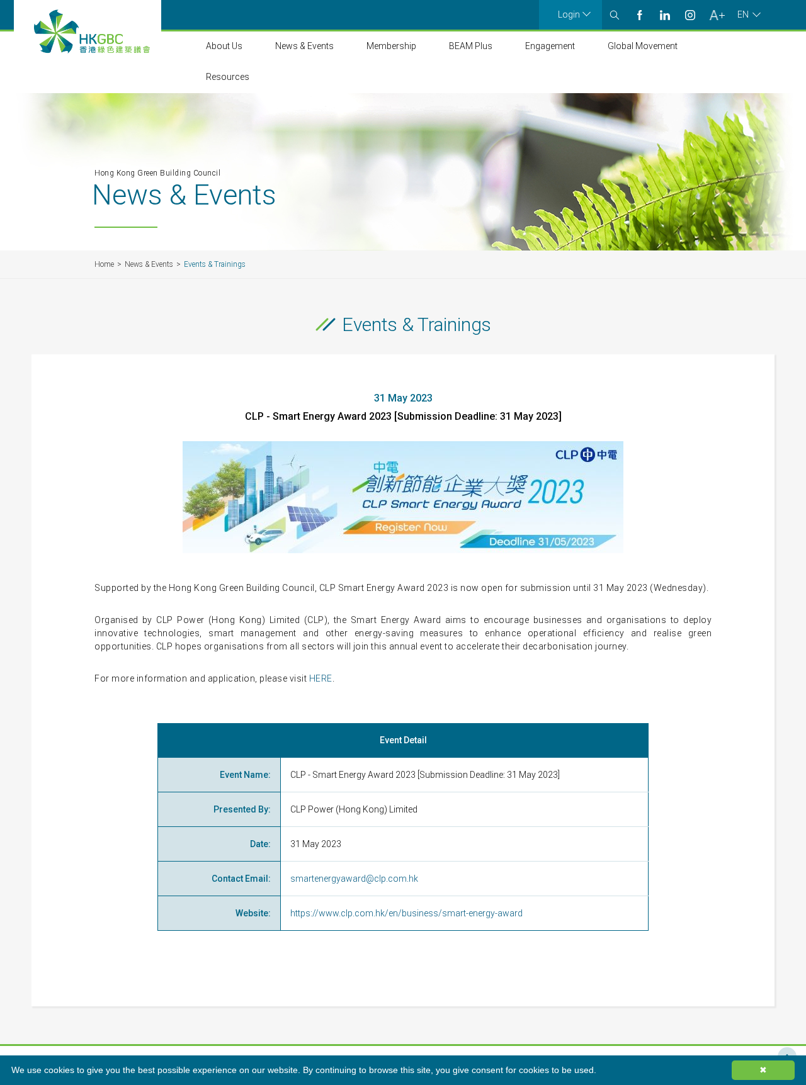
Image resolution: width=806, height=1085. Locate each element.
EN (743, 14)
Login (569, 14)
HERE (320, 678)
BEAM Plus (470, 46)
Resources (227, 77)
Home (104, 264)
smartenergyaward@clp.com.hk (354, 879)
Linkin (665, 14)
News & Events (304, 46)
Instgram (690, 14)
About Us (224, 46)
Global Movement (643, 46)
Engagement (550, 46)
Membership (391, 46)
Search (614, 14)
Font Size (717, 14)
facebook (639, 14)
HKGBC (92, 31)
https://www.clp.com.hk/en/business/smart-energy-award (406, 913)
